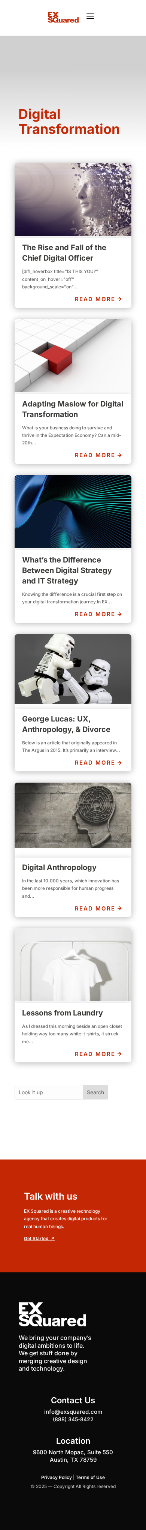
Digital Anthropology (59, 867)
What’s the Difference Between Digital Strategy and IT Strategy (67, 570)
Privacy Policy (56, 1477)
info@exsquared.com (73, 1411)
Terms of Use (90, 1477)
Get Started (39, 1238)
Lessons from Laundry (62, 1012)
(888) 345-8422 (73, 1419)
